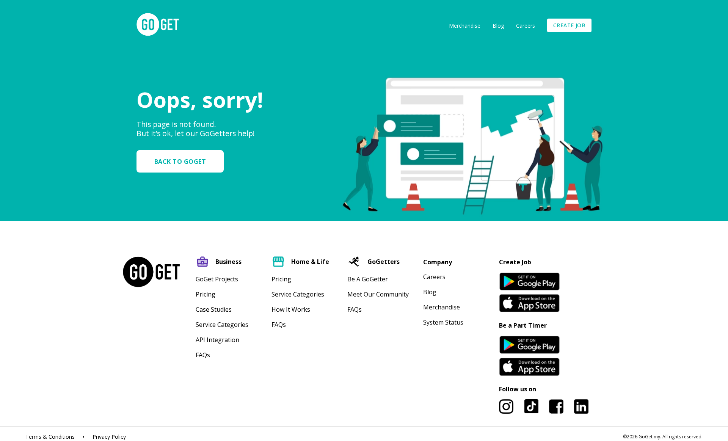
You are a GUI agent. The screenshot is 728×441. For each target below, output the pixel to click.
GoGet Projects (217, 279)
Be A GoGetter (367, 279)
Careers (525, 25)
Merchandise (464, 25)
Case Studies (214, 309)
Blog (498, 25)
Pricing (205, 294)
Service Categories (222, 324)
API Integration (217, 340)
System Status (443, 322)
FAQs (203, 355)
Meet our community (378, 294)
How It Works (290, 309)
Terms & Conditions (50, 437)
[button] (183, 161)
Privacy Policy (109, 437)
